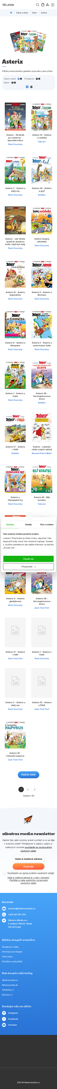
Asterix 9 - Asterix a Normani (42, 293)
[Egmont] (28, 1043)
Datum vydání (10, 79)
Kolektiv (41, 195)
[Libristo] (45, 1054)
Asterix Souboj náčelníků (41, 240)
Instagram (13, 1013)
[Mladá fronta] (28, 1054)
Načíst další (28, 774)
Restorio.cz (7, 994)
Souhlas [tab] (10, 524)
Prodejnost (29, 79)
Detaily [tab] (28, 524)
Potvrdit (28, 866)
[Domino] (7, 1043)
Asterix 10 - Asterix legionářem (15, 293)
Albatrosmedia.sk (10, 985)
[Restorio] (50, 1054)
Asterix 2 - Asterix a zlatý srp (15, 189)
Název (7, 83)
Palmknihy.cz (8, 990)
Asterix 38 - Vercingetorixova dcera (41, 396)
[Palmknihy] (17, 1054)
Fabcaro (42, 141)
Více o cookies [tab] (47, 524)
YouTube (12, 1025)
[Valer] (23, 1043)
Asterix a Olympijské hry (15, 498)
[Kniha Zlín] (28, 1049)
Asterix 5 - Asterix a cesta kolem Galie (42, 344)
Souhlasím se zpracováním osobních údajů (30, 873)
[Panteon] (12, 1054)
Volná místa (7, 956)
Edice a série (22, 13)
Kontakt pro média (10, 947)
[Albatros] (34, 1043)
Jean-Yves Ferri (41, 608)
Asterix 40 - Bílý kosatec (42, 498)
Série (34, 13)
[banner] (17, 4)
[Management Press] (12, 1043)
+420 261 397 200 (17, 914)
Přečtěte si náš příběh (12, 961)
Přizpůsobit (27, 566)
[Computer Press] (7, 1049)
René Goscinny (15, 144)
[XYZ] (12, 1049)
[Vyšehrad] (34, 1049)
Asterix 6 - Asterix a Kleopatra (15, 344)
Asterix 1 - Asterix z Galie (15, 394)
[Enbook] (28, 1060)
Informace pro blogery (12, 951)
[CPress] (23, 1049)
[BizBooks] (17, 1043)
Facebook (13, 1019)
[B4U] (45, 1049)
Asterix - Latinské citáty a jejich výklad (42, 448)
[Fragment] (50, 1049)
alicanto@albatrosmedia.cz (21, 908)
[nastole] (39, 1049)
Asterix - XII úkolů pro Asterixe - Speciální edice (15, 138)
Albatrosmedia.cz (10, 980)
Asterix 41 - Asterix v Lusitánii (41, 136)
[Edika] (17, 1049)
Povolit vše (28, 559)
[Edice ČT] (7, 1054)
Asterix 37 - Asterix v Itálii (15, 448)
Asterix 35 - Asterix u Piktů (42, 703)
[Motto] (39, 1043)
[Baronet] (39, 1054)
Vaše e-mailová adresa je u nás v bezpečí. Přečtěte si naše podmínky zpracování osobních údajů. (28, 880)
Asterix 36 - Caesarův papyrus (15, 754)
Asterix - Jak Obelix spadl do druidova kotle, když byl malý (15, 242)
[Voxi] (50, 1043)
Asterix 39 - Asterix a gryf (42, 189)
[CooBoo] (45, 1043)
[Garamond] (34, 1054)
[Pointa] (23, 1054)
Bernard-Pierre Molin (42, 453)
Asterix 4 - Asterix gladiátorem (15, 600)
